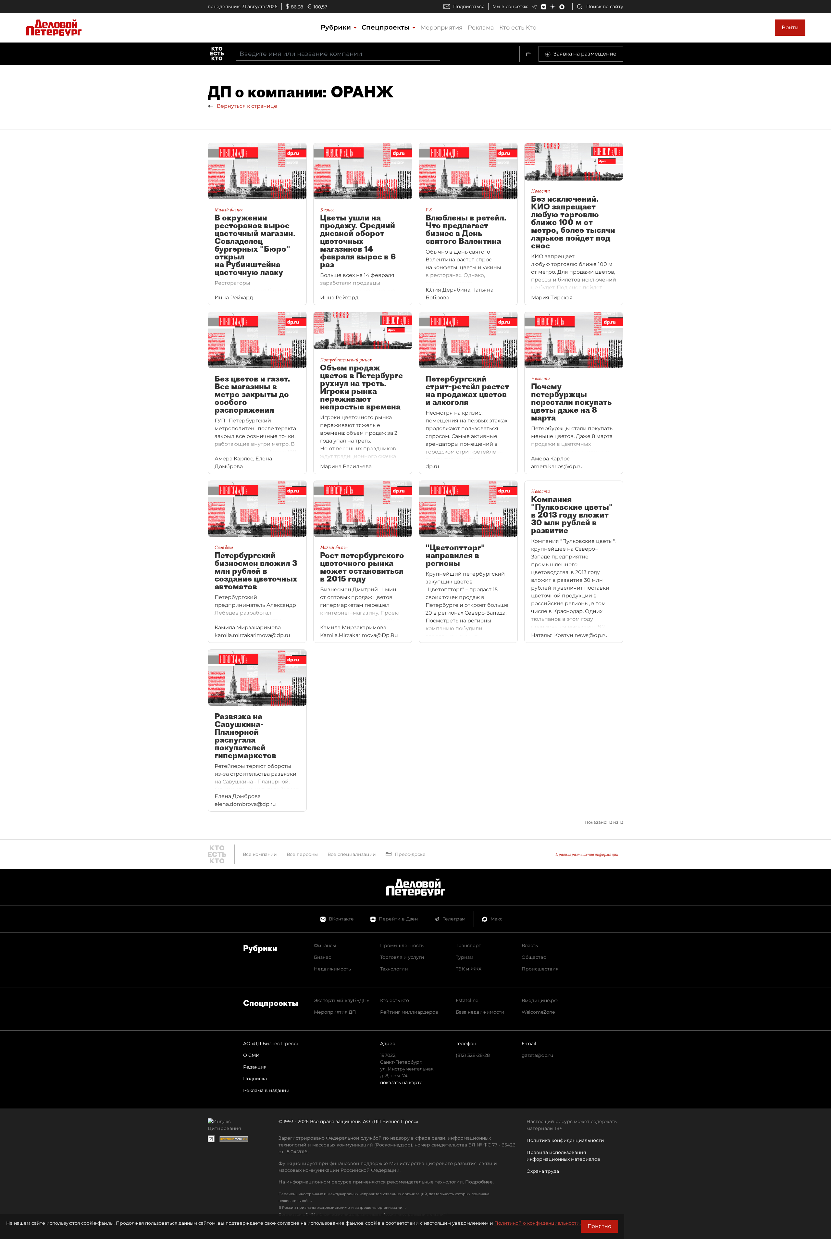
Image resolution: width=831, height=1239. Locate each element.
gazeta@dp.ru (537, 1055)
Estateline (467, 1000)
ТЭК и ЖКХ (468, 969)
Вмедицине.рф (540, 1000)
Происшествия (540, 969)
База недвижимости (480, 1012)
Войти (790, 27)
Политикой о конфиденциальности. (537, 1223)
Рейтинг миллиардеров (409, 1012)
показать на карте (401, 1082)
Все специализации (352, 854)
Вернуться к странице (246, 106)
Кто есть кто (394, 1000)
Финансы (325, 945)
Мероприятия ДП (335, 1012)
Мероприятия (441, 27)
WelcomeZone (538, 1012)
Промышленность (402, 945)
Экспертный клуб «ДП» (341, 1000)
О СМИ (251, 1055)
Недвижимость (332, 969)
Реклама (481, 27)
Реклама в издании (266, 1090)
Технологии (394, 969)
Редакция (255, 1067)
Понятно (599, 1226)
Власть (530, 945)
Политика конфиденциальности (565, 1140)
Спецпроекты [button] (387, 27)
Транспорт (468, 945)
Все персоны (302, 854)
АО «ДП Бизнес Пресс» (271, 1043)
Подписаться (468, 6)
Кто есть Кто (517, 27)
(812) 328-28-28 (473, 1055)
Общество (534, 957)
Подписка (255, 1079)
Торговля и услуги (402, 957)
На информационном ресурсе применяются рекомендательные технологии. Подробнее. (386, 1182)
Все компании (260, 854)
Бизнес (322, 957)
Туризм (464, 957)
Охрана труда (543, 1171)
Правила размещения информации (586, 854)
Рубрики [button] (337, 27)
